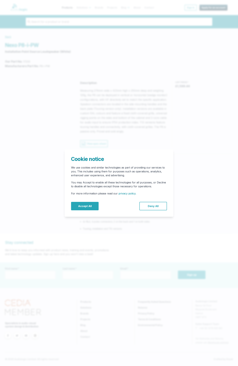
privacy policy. (127, 193)
